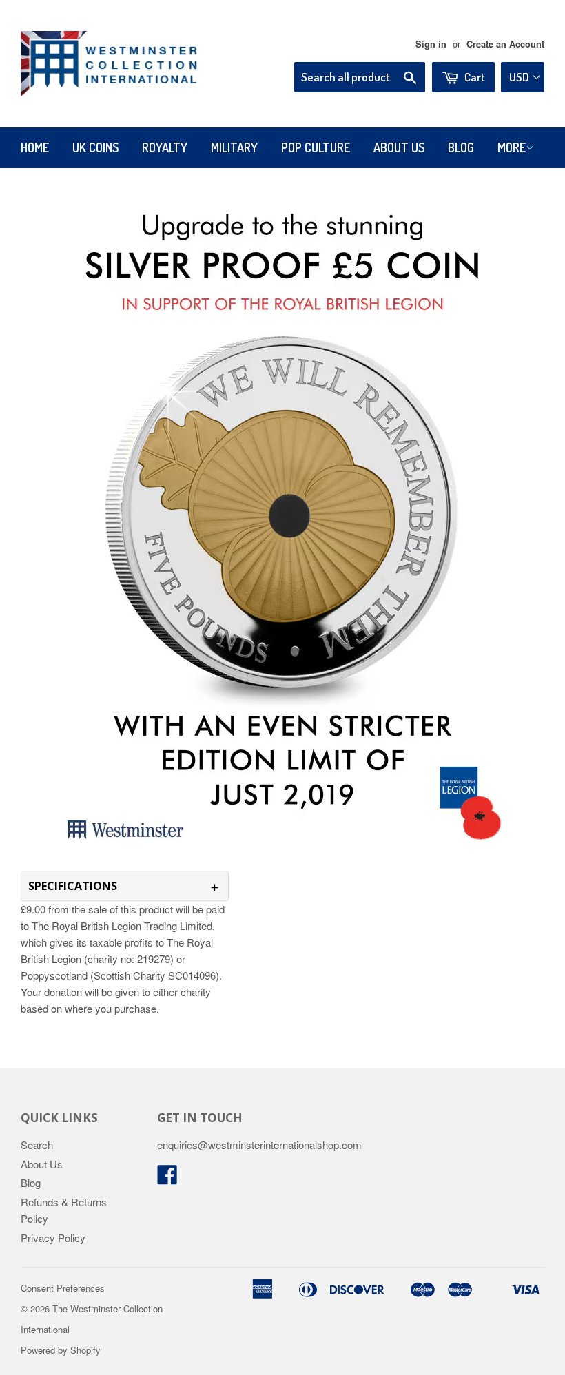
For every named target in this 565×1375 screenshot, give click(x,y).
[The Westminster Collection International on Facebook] (167, 1178)
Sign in (430, 44)
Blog (461, 147)
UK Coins (95, 147)
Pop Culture (315, 147)
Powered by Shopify (61, 1349)
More (511, 147)
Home (35, 147)
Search (37, 1144)
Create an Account (505, 44)
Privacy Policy (53, 1237)
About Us (398, 147)
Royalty (164, 147)
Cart (473, 77)
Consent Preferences (63, 1287)
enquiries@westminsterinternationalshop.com (259, 1144)
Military (234, 147)
